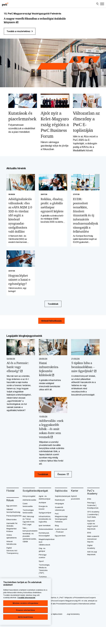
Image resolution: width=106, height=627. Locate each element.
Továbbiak (53, 304)
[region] (25, 601)
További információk (26, 597)
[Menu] (102, 4)
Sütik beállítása (25, 617)
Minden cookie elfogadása (25, 603)
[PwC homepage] (5, 3)
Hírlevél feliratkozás (51, 320)
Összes (61, 474)
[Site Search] (97, 4)
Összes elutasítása (25, 610)
